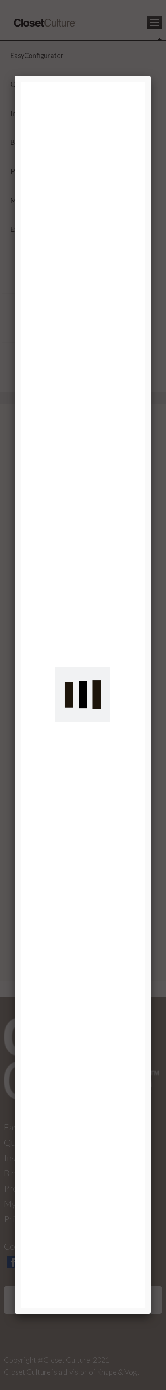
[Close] (150, 76)
